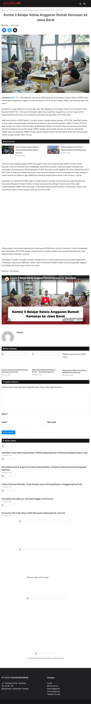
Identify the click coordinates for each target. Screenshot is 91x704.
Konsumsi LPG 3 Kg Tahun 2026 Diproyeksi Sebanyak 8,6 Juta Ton (33, 513)
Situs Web (51, 422)
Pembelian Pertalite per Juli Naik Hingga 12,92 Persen (27, 499)
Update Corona (53, 694)
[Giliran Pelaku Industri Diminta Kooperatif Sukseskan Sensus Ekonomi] (8, 150)
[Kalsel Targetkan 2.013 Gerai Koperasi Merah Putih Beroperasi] (53, 150)
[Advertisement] (45, 220)
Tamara (5, 25)
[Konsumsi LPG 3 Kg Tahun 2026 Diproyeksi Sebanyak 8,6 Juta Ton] (9, 505)
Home (5, 10)
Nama (5, 414)
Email (5, 422)
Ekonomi (12, 10)
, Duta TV (14, 98)
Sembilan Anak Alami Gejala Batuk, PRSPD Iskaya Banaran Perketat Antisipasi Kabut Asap (44, 453)
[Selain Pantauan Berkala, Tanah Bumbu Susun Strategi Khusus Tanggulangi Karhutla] (9, 476)
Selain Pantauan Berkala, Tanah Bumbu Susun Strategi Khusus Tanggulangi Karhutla (42, 484)
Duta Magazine (53, 689)
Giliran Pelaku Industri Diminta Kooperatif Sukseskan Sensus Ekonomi (27, 150)
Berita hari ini (52, 686)
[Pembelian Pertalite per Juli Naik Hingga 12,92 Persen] (9, 491)
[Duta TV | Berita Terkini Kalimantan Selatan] (12, 4)
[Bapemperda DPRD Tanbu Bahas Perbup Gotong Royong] (75, 360)
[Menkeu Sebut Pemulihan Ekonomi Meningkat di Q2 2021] (15, 360)
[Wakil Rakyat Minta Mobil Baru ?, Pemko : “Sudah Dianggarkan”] (45, 360)
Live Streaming (53, 691)
